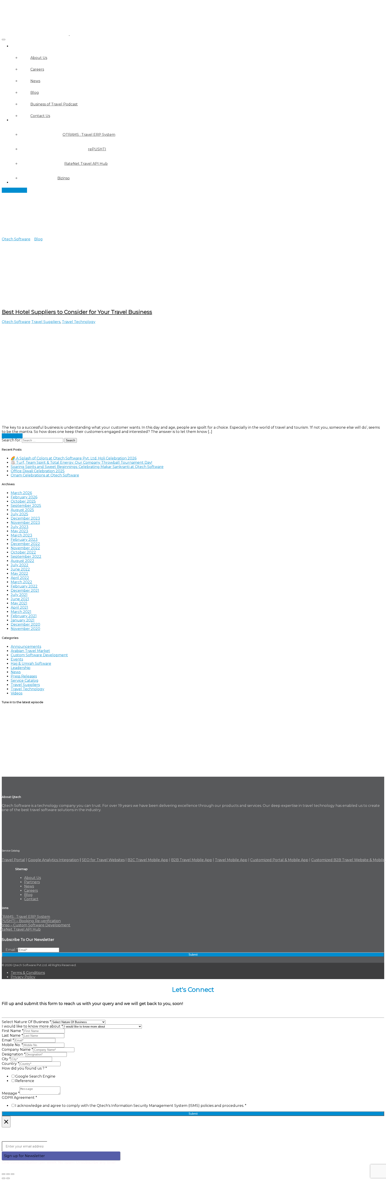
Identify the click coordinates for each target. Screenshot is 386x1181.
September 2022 (26, 556)
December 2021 (25, 590)
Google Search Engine (35, 1076)
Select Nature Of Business (26, 1022)
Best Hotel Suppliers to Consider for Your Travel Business (77, 312)
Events (17, 659)
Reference (24, 1081)
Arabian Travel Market (30, 651)
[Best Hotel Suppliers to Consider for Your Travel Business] (91, 423)
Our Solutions (23, 120)
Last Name (12, 1035)
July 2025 (19, 514)
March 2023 (21, 535)
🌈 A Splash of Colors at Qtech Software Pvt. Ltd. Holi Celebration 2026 (73, 458)
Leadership (20, 668)
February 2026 (24, 497)
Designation (13, 1054)
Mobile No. (12, 1045)
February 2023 (24, 539)
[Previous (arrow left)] (3, 1178)
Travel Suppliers (45, 322)
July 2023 (19, 527)
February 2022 (24, 586)
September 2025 (26, 505)
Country (10, 1063)
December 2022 (25, 544)
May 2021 (19, 603)
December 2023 (25, 518)
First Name (12, 1031)
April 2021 (19, 607)
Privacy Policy (23, 977)
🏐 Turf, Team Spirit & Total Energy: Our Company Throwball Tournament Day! (81, 462)
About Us (32, 878)
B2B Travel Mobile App (191, 860)
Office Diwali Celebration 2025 (38, 471)
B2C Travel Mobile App (148, 860)
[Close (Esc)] (3, 1174)
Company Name (17, 1049)
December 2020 (25, 624)
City (6, 1059)
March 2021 (21, 612)
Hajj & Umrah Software (31, 663)
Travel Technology (78, 322)
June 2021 (20, 599)
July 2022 (19, 565)
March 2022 (21, 582)
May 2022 (19, 573)
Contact (31, 899)
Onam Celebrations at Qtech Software (45, 475)
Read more (12, 436)
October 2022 (23, 552)
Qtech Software (16, 322)
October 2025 (23, 501)
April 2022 (20, 578)
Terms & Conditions (28, 973)
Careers (31, 890)
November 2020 (25, 629)
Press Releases (24, 676)
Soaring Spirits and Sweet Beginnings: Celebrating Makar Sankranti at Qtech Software (87, 467)
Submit (193, 954)
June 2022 (20, 569)
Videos (16, 693)
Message (11, 1093)
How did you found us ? (24, 1068)
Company (19, 46)
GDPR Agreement (19, 1097)
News (16, 672)
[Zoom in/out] (12, 1174)
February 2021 (24, 616)
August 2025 (22, 510)
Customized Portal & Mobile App (279, 860)
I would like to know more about (32, 1026)
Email (12, 950)
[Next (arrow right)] (8, 1178)
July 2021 (19, 595)
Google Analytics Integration (53, 860)
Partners (18, 182)
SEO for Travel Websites (103, 860)
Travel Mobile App (231, 860)
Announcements (26, 646)
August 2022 (22, 561)
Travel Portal (13, 860)
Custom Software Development (39, 655)
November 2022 (25, 548)
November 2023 (25, 522)
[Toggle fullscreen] (8, 1174)
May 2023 (19, 531)
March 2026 (21, 493)
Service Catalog (24, 680)
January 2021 (22, 620)
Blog (28, 895)
